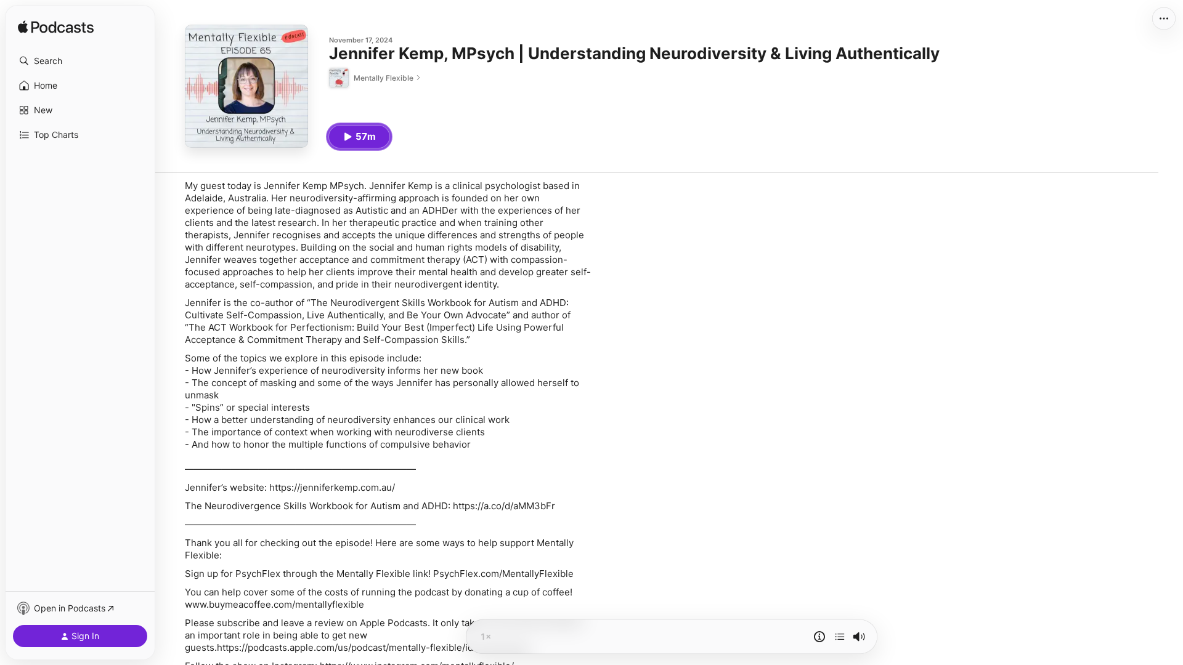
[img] (56, 28)
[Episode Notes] (819, 636)
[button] (80, 60)
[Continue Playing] (839, 636)
